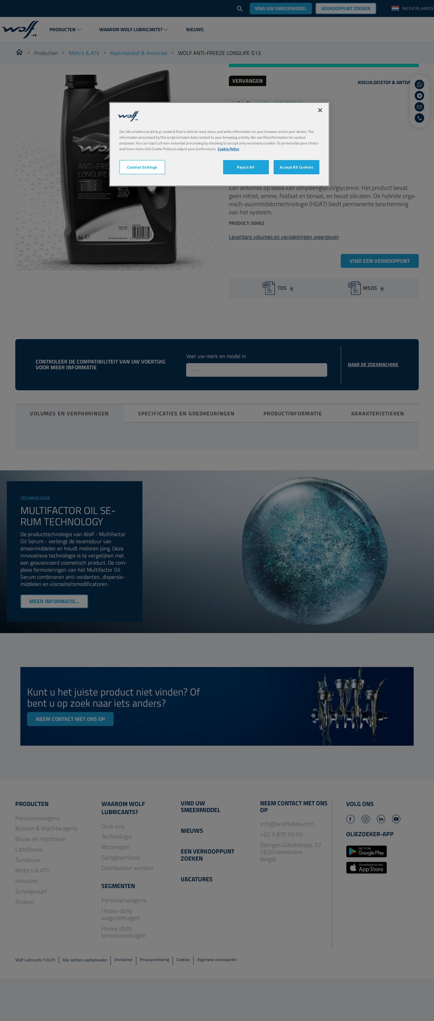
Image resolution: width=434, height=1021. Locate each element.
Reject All (246, 167)
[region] (219, 144)
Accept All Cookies (296, 167)
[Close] (320, 110)
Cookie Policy (228, 149)
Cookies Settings (142, 167)
